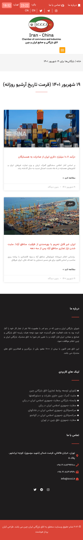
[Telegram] (41, 489)
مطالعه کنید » (69, 178)
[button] (62, 50)
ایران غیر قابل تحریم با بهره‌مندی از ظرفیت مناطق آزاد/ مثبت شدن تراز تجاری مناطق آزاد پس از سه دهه (41, 246)
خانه (78, 61)
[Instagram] (48, 489)
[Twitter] (35, 489)
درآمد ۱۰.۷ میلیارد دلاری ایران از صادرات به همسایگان (46, 157)
